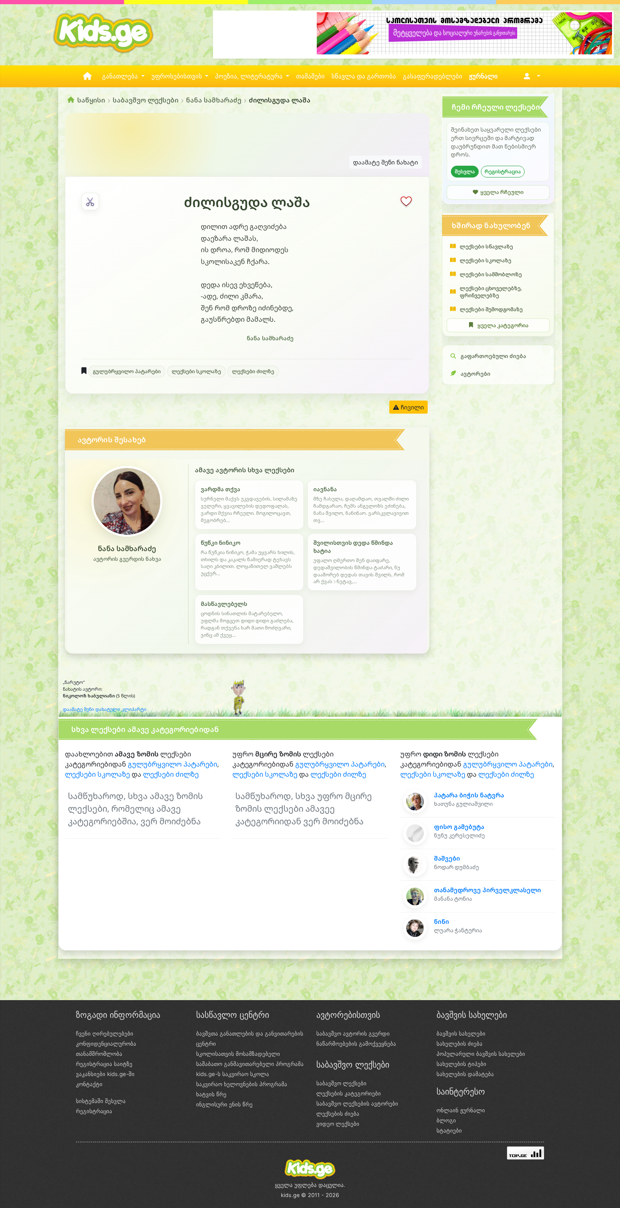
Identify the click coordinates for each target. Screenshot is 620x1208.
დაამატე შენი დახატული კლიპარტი (104, 709)
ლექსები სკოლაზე (196, 371)
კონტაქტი (89, 1084)
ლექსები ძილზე (253, 371)
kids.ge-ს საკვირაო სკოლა (232, 1074)
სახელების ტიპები (461, 1063)
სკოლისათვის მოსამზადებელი (238, 1053)
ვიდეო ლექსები (337, 1123)
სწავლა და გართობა (364, 76)
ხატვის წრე (211, 1094)
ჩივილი (411, 407)
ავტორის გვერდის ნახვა (127, 558)
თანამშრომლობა (99, 1053)
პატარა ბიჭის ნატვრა (469, 795)
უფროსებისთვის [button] (177, 76)
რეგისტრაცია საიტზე (104, 1063)
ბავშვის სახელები (461, 1033)
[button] (530, 76)
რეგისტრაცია (503, 171)
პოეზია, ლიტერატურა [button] (249, 76)
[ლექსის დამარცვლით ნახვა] (90, 201)
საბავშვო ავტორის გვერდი (353, 1033)
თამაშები (310, 76)
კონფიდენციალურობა (106, 1043)
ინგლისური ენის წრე (224, 1104)
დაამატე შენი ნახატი (385, 162)
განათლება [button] (121, 76)
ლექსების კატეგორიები (348, 1093)
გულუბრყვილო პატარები (127, 371)
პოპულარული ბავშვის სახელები (481, 1053)
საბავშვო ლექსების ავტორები (357, 1103)
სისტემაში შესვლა (101, 1101)
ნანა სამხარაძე (213, 100)
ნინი (441, 921)
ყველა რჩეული (501, 192)
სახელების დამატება (465, 1074)
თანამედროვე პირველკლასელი (487, 890)
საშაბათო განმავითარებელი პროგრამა (250, 1063)
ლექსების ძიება (337, 1113)
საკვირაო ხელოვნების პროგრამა (241, 1084)
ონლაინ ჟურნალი (461, 1110)
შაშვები (447, 858)
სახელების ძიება (460, 1043)
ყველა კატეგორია (502, 325)
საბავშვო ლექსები (145, 100)
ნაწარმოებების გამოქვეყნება (356, 1043)
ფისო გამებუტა (459, 827)
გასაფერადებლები (432, 76)
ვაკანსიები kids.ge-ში (105, 1074)
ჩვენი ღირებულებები (104, 1033)
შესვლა (465, 171)
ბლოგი (446, 1120)
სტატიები (449, 1130)
